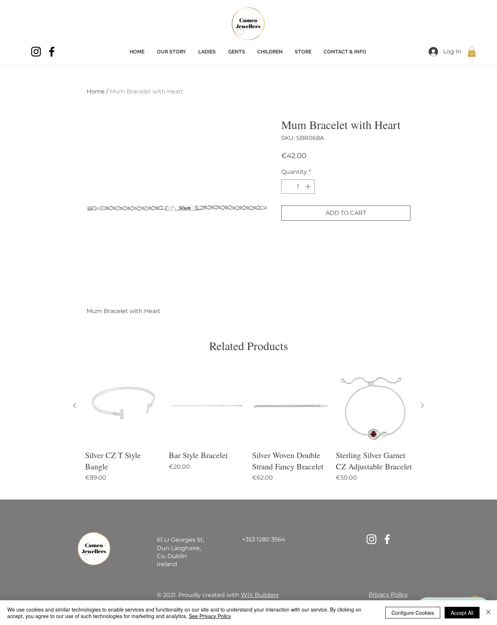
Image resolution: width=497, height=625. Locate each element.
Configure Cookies (412, 612)
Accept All (462, 612)
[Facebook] (51, 51)
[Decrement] (287, 186)
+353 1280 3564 (263, 539)
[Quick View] (123, 406)
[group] (248, 430)
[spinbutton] (298, 186)
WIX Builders (260, 595)
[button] (472, 52)
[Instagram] (36, 51)
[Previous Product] (74, 405)
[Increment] (308, 186)
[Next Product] (422, 405)
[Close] (488, 612)
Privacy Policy (388, 594)
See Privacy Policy (210, 616)
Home (96, 91)
